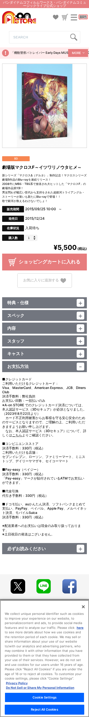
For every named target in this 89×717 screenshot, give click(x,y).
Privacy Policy (17, 683)
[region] (44, 658)
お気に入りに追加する (41, 280)
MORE (76, 53)
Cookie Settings (44, 697)
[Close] (83, 607)
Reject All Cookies (44, 709)
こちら (17, 435)
